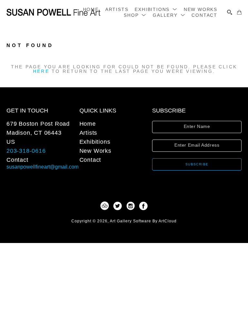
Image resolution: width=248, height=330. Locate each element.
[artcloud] (104, 206)
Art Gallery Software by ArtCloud (143, 221)
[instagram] (130, 206)
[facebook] (143, 206)
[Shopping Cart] (239, 12)
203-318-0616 (26, 151)
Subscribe (197, 164)
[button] (156, 9)
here (41, 71)
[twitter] (117, 206)
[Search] (229, 12)
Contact (17, 160)
